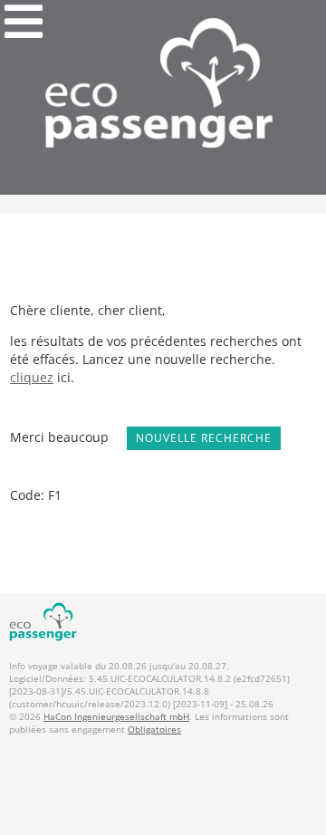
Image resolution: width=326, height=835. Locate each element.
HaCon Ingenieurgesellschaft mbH (116, 716)
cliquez (31, 377)
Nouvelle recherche (204, 438)
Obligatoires (154, 729)
